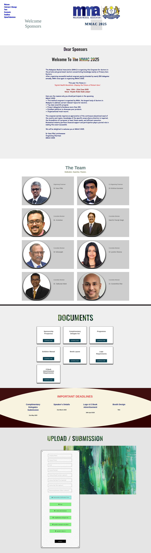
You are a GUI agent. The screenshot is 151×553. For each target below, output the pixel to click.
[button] (60, 497)
